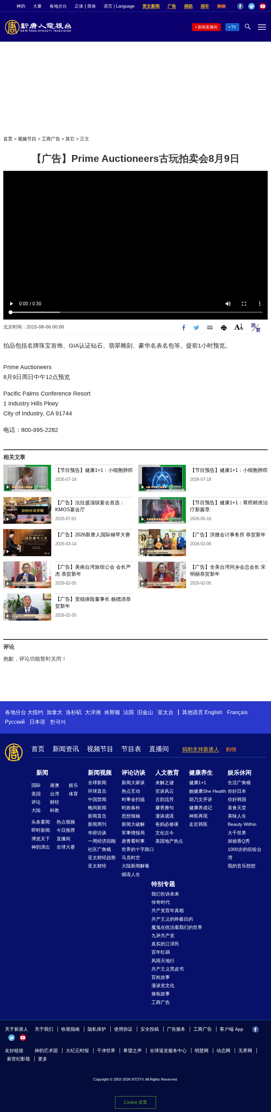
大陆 (36, 810)
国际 (36, 785)
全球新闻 (97, 782)
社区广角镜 (99, 849)
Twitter (251, 6)
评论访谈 (133, 772)
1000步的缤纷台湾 (244, 853)
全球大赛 (66, 847)
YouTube (262, 6)
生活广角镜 (239, 782)
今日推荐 (66, 830)
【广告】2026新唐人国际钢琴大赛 (92, 534)
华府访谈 (97, 832)
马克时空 (131, 857)
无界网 (245, 1050)
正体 (79, 6)
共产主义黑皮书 (167, 969)
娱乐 (73, 785)
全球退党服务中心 (168, 1050)
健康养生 (201, 772)
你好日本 (237, 791)
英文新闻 (151, 6)
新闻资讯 (66, 748)
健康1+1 (197, 782)
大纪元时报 (77, 1050)
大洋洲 (93, 712)
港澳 (54, 785)
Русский (15, 722)
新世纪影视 (18, 1058)
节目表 (131, 748)
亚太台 (166, 712)
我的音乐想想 (241, 865)
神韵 (21, 6)
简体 (91, 6)
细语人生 (131, 874)
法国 (128, 712)
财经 (54, 802)
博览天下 (40, 838)
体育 (73, 793)
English (213, 712)
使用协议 (123, 1029)
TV (233, 27)
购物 (221, 6)
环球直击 (97, 791)
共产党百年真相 (167, 910)
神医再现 (198, 816)
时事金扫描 (133, 799)
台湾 (54, 793)
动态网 (223, 1050)
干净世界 (106, 1050)
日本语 (37, 722)
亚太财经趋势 (102, 857)
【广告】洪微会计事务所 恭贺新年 (228, 534)
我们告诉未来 (165, 894)
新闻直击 (97, 816)
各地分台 (58, 6)
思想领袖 (131, 816)
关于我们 (44, 1029)
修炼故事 (160, 993)
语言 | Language (119, 6)
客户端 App (231, 1029)
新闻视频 (100, 772)
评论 (36, 802)
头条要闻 (40, 821)
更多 (42, 1058)
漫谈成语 (164, 816)
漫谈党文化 (162, 985)
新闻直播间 (207, 27)
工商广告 (51, 138)
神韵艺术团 (46, 1050)
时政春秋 (131, 807)
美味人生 (237, 816)
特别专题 (163, 884)
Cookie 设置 (135, 1102)
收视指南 (70, 1029)
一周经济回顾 (102, 841)
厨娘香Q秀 (239, 841)
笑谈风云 (164, 791)
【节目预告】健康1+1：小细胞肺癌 (94, 470)
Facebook (240, 6)
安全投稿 (149, 1029)
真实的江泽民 (165, 943)
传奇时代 (160, 902)
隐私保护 (97, 1029)
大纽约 (35, 712)
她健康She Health (207, 791)
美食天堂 (237, 807)
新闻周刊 (97, 824)
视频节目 (27, 138)
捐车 (205, 6)
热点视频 (66, 821)
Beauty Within (242, 824)
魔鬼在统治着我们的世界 (176, 927)
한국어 (58, 722)
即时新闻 (40, 830)
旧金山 (145, 712)
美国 (36, 793)
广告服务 (176, 1029)
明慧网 (202, 1050)
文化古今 (164, 832)
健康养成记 (200, 807)
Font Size (239, 326)
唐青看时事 (133, 841)
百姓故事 (160, 977)
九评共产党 (162, 935)
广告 (172, 6)
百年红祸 (160, 952)
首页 (8, 138)
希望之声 (132, 1050)
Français (237, 712)
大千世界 (237, 832)
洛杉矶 (74, 712)
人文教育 (167, 772)
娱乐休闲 (240, 772)
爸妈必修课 (166, 824)
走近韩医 (198, 824)
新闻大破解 (133, 824)
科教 (54, 810)
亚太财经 (97, 865)
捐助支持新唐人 (200, 749)
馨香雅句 (164, 807)
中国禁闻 (97, 799)
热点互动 (131, 791)
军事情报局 (133, 832)
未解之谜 (164, 782)
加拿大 (54, 712)
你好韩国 (237, 799)
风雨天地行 (162, 960)
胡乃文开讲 (200, 799)
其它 (70, 138)
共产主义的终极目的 (172, 919)
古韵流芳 (164, 799)
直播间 (159, 748)
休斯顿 (112, 712)
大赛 (37, 6)
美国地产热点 (169, 841)
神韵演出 (40, 847)
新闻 (42, 772)
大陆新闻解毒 (135, 865)
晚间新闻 (97, 807)
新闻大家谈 (133, 782)
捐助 (188, 6)
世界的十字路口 (138, 849)
